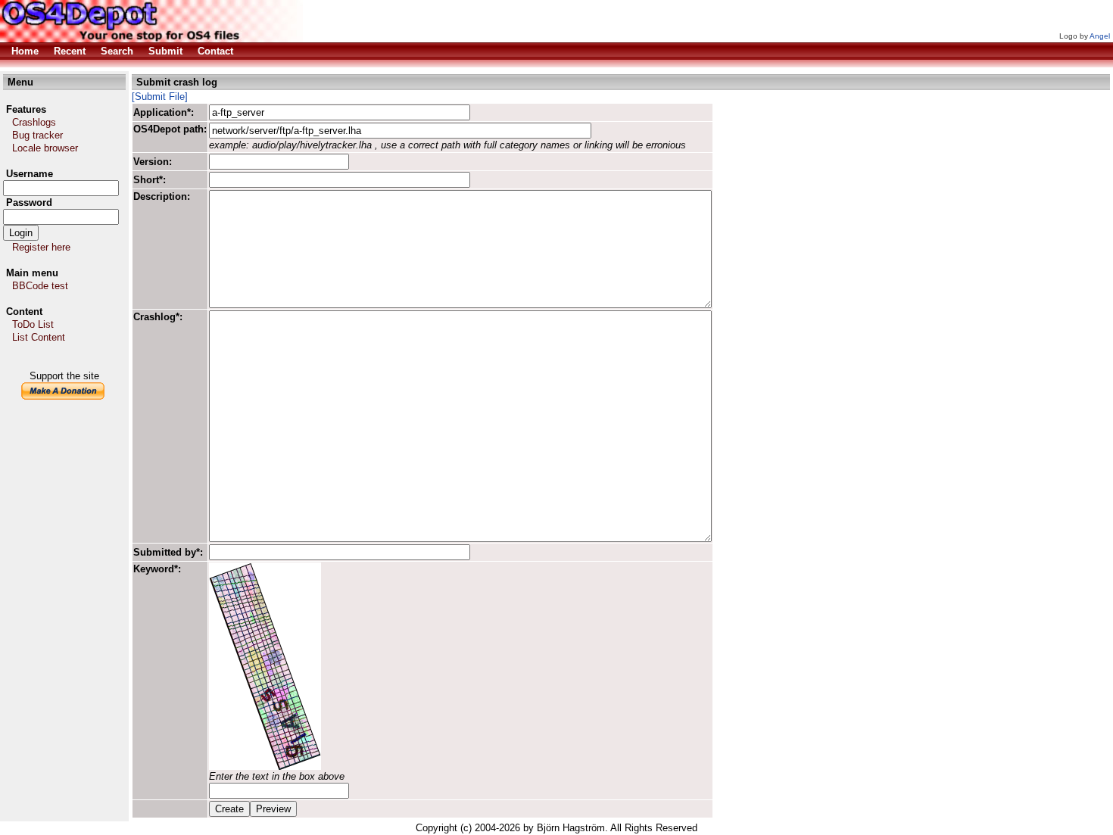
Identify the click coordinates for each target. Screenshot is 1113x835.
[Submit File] (160, 96)
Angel (1100, 36)
